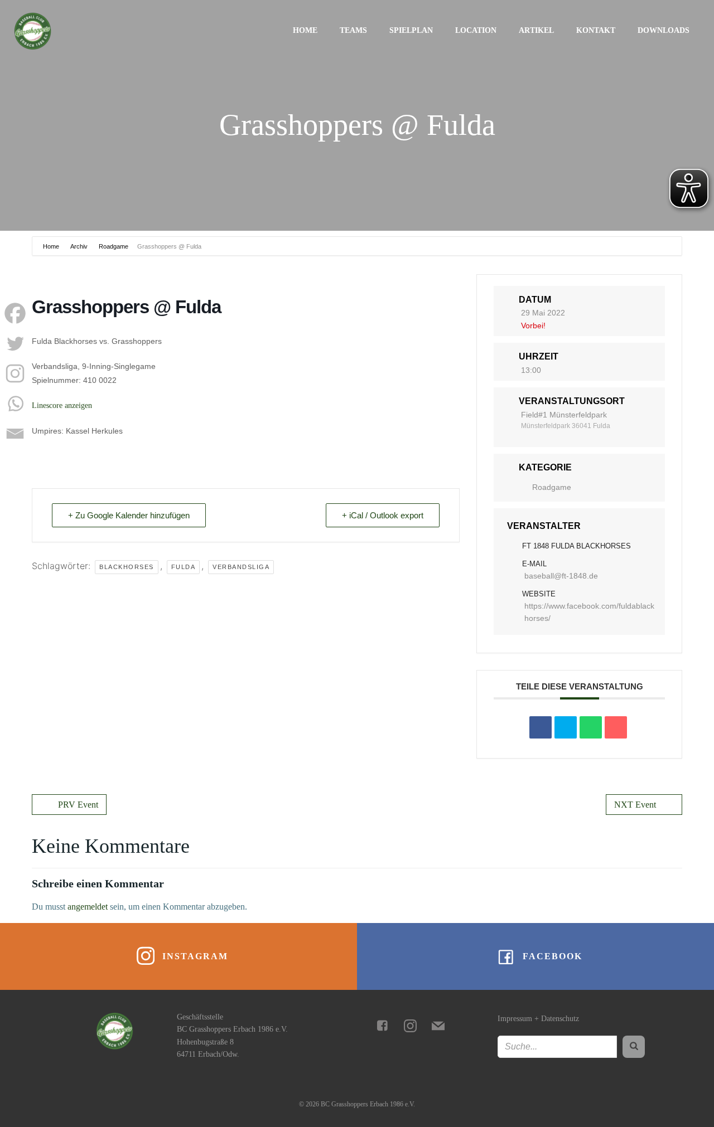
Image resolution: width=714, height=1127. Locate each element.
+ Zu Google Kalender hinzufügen (129, 515)
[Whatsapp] (15, 403)
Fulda (183, 567)
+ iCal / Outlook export (382, 515)
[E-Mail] (616, 727)
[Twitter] (15, 343)
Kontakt (595, 30)
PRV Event (78, 804)
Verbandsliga (241, 567)
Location (475, 30)
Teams (353, 30)
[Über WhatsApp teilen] (591, 727)
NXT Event (635, 804)
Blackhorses (126, 567)
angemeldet (87, 906)
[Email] (15, 434)
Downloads (663, 30)
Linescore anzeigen (62, 405)
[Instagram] (15, 373)
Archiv (79, 246)
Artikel (536, 30)
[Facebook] (15, 313)
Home (305, 30)
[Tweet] (565, 727)
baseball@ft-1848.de (561, 575)
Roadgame (113, 246)
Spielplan (411, 30)
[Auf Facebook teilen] (540, 727)
